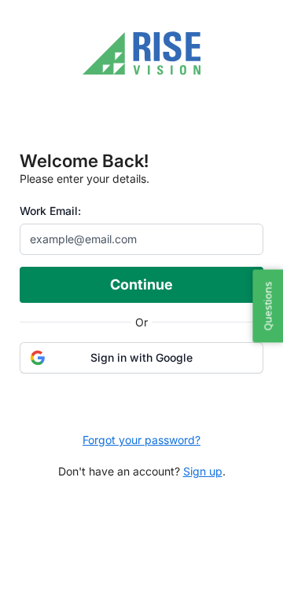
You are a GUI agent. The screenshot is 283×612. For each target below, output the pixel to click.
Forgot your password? (141, 439)
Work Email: (50, 210)
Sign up (202, 471)
